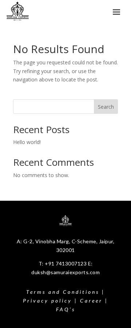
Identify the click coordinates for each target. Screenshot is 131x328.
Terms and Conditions (62, 292)
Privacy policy (47, 300)
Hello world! (27, 142)
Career (91, 300)
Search (106, 106)
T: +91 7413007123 (63, 263)
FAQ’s (65, 309)
